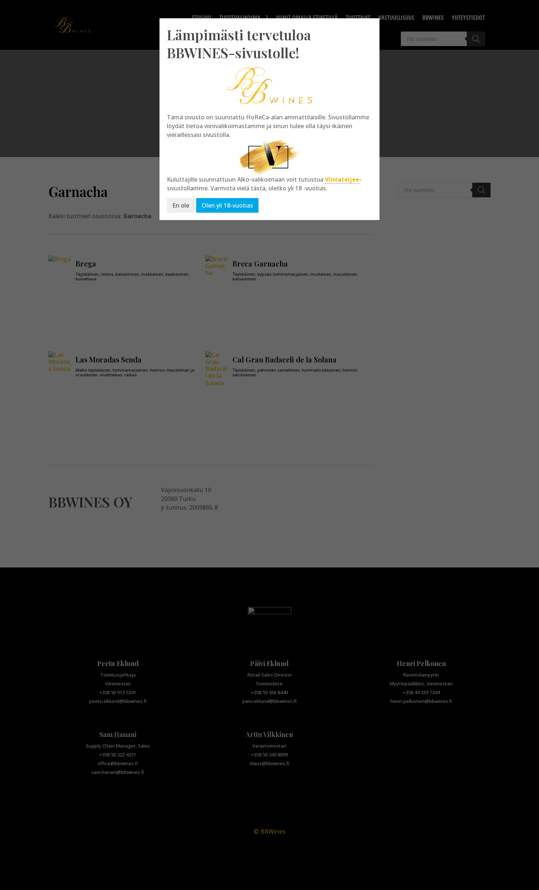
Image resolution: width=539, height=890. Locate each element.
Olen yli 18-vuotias (227, 205)
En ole (180, 205)
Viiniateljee (342, 179)
